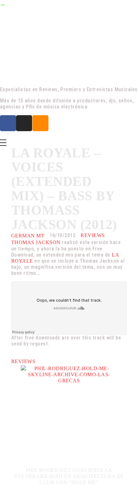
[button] (14, 428)
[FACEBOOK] (8, 123)
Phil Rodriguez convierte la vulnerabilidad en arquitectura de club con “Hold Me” (69, 476)
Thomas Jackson (36, 242)
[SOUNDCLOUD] (40, 123)
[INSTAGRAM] (24, 123)
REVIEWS (93, 235)
